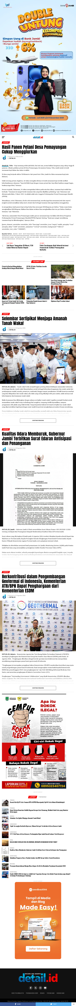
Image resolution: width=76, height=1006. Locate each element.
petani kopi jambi (8, 237)
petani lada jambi (33, 237)
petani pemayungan (9, 239)
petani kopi (65, 235)
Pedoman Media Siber (32, 993)
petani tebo (20, 239)
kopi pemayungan (29, 234)
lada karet (47, 234)
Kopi (20, 234)
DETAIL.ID (12, 158)
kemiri (16, 234)
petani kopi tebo (20, 237)
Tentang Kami (50, 993)
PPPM (27, 239)
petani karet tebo (55, 235)
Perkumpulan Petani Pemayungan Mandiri (16, 235)
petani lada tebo (63, 237)
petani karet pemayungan (39, 235)
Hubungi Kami (60, 993)
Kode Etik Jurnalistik (18, 993)
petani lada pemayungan (48, 237)
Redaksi (42, 993)
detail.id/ (5, 166)
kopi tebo (39, 234)
